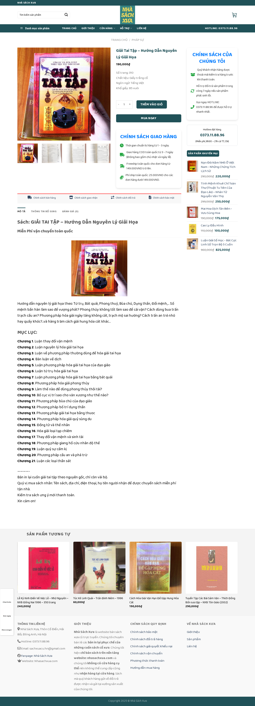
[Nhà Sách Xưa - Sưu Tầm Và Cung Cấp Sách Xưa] (127, 15)
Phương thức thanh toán (147, 660)
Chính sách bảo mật (163, 198)
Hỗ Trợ (125, 28)
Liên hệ (192, 646)
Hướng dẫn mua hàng (145, 667)
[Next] (104, 94)
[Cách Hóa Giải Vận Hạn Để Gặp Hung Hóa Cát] (156, 568)
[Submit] (66, 15)
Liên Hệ (141, 28)
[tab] (21, 211)
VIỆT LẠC (67, 510)
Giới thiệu (88, 28)
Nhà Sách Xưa (138, 701)
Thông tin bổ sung (44, 211)
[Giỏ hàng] (235, 15)
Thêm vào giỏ (151, 104)
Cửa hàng (106, 28)
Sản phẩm (194, 639)
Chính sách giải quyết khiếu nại (151, 646)
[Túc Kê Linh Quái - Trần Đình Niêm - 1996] (99, 568)
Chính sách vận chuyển (146, 653)
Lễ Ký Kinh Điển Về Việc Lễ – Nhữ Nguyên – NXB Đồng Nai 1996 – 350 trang (42, 600)
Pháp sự (138, 39)
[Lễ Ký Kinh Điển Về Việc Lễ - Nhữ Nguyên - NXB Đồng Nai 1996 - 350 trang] (43, 568)
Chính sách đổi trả (125, 198)
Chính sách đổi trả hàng (146, 639)
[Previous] (24, 94)
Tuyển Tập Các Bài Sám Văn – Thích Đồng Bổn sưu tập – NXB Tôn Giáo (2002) (210, 600)
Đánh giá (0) (70, 211)
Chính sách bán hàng (44, 198)
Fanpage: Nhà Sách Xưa (36, 655)
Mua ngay (148, 118)
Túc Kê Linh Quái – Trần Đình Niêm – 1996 (98, 598)
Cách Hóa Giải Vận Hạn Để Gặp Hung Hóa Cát (154, 600)
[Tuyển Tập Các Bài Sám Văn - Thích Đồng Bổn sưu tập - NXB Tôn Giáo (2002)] (212, 568)
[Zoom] (23, 136)
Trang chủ (69, 28)
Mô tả (21, 211)
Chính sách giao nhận (85, 198)
